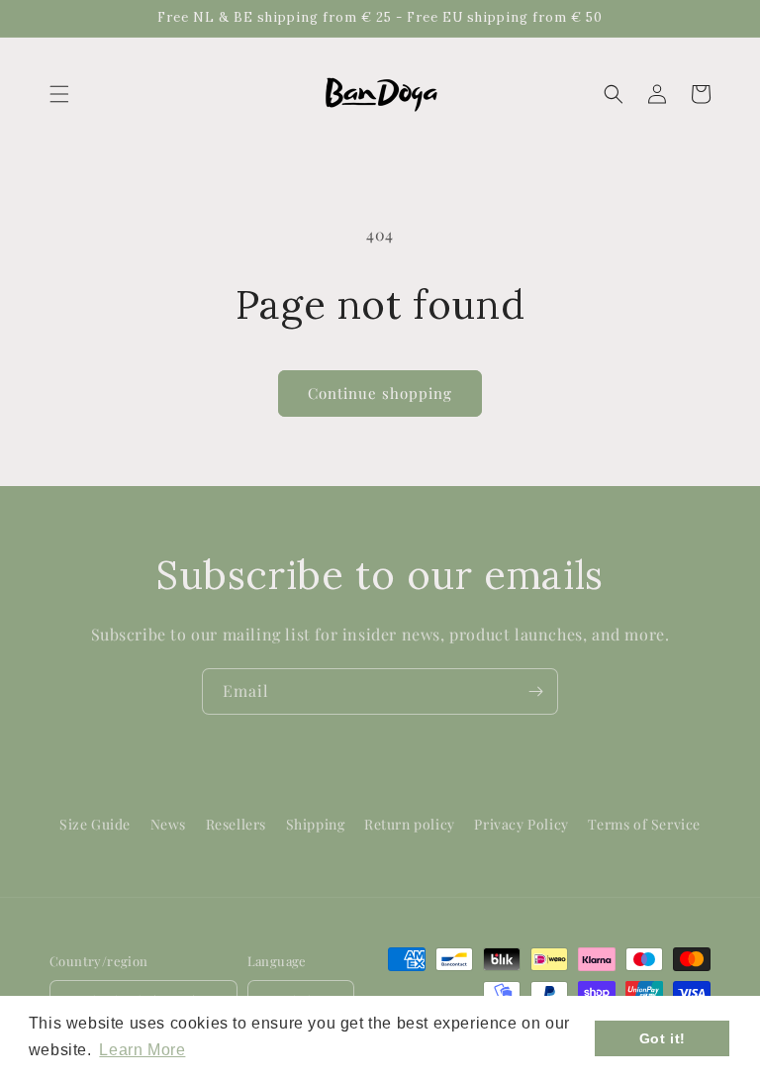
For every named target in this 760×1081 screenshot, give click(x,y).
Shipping (315, 824)
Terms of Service (644, 824)
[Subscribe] (535, 691)
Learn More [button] (142, 1049)
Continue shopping (380, 393)
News (168, 824)
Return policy (409, 824)
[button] (59, 94)
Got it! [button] (662, 1038)
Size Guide (95, 824)
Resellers (236, 824)
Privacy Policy (521, 824)
